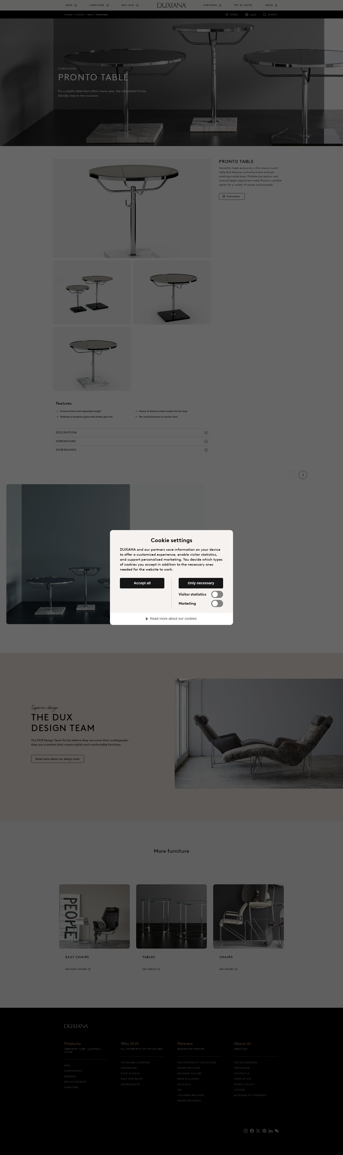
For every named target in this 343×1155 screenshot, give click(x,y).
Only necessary (201, 583)
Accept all (142, 583)
